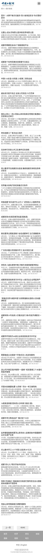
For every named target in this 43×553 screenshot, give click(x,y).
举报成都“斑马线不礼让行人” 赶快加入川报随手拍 (20, 202)
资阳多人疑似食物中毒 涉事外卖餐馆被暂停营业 (20, 265)
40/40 (23, 528)
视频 (16, 538)
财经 (37, 534)
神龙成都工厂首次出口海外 (11, 133)
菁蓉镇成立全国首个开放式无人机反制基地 (18, 355)
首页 (5, 534)
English (24, 545)
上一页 (8, 528)
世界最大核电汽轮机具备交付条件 (14, 185)
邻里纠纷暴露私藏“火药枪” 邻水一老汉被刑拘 (19, 387)
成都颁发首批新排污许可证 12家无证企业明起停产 (20, 280)
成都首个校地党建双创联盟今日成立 (15, 62)
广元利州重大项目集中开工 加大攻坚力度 (17, 250)
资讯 (27, 534)
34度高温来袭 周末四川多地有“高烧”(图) (16, 403)
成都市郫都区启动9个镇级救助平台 (14, 45)
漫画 (5, 538)
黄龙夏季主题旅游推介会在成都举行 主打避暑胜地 (20, 233)
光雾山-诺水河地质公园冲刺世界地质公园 (17, 32)
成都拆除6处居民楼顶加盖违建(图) (14, 217)
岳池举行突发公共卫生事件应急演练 (15, 150)
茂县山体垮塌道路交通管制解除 (13, 504)
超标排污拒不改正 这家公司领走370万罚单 (17, 93)
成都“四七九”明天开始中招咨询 (13, 464)
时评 (16, 534)
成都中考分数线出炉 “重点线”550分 (15, 418)
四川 (2, 9)
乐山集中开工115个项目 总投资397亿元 (16, 450)
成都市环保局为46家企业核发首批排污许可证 (18, 336)
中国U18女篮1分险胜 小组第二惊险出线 (16, 79)
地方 (27, 538)
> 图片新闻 (8, 9)
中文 (18, 545)
